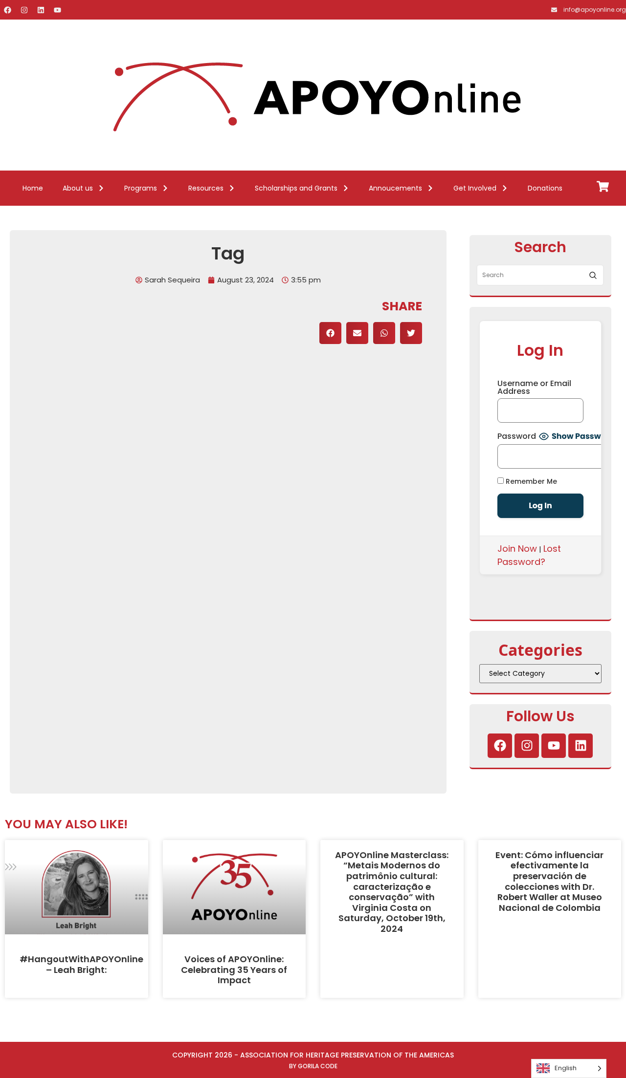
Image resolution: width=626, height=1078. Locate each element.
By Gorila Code (313, 1066)
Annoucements (395, 188)
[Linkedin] (40, 9)
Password (516, 436)
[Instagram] (24, 9)
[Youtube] (57, 9)
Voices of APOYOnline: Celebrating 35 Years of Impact (234, 969)
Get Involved (474, 188)
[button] (330, 333)
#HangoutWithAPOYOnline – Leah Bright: (81, 964)
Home (32, 188)
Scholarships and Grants (296, 188)
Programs (140, 188)
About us (78, 188)
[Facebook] (7, 9)
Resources (206, 188)
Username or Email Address (534, 387)
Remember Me (530, 481)
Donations (545, 188)
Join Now (517, 548)
